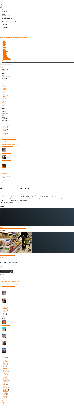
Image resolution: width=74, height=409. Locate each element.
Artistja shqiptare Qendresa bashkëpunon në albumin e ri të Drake (8, 286)
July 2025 (4, 365)
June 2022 (4, 393)
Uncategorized (5, 134)
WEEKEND (3, 169)
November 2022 (5, 389)
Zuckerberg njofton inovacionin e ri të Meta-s (6, 153)
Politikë (4, 128)
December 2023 (5, 379)
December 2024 (5, 370)
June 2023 (4, 384)
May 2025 (4, 366)
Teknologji (4, 307)
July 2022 (4, 392)
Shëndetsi (4, 133)
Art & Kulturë (5, 125)
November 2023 (5, 380)
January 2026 (5, 360)
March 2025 (5, 368)
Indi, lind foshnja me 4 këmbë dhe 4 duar (6, 325)
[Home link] (13, 37)
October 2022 (5, 390)
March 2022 (5, 395)
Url (0, 267)
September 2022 (5, 391)
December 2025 (5, 361)
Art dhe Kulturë (5, 132)
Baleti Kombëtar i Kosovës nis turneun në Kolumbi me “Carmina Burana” (9, 139)
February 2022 (5, 396)
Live (1, 67)
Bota (4, 130)
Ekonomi (4, 129)
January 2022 (5, 397)
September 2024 (5, 372)
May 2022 (4, 394)
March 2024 (5, 377)
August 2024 (5, 373)
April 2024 (4, 376)
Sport (4, 314)
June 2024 (4, 375)
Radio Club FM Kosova (6, 398)
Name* (1, 265)
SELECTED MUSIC (4, 180)
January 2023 (5, 388)
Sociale (4, 313)
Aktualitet (1, 227)
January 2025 (5, 369)
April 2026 (4, 358)
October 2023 (5, 381)
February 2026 (5, 359)
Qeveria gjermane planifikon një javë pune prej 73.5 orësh (7, 146)
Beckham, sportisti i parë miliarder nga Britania (6, 160)
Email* (1, 266)
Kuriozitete (5, 126)
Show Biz (4, 127)
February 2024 (5, 378)
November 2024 (5, 371)
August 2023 (5, 382)
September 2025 (5, 363)
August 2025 (5, 364)
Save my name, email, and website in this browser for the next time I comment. (12, 269)
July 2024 (4, 374)
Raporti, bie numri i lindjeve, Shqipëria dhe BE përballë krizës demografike (13, 228)
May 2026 (4, 357)
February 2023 (5, 387)
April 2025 (4, 367)
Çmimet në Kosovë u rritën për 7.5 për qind (7, 255)
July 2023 (4, 383)
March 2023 (5, 386)
